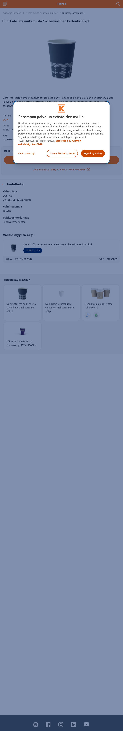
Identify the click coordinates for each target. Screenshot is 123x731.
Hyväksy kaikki (93, 153)
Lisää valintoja (26, 153)
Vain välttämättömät (62, 153)
